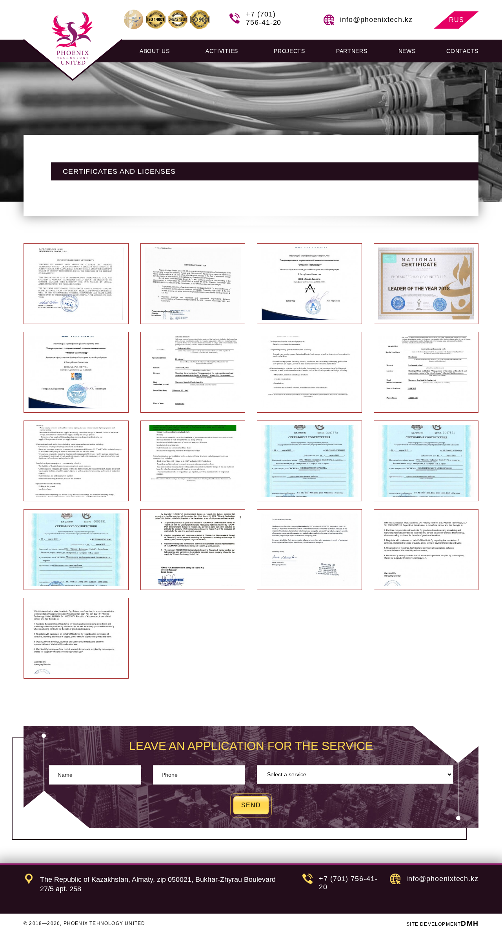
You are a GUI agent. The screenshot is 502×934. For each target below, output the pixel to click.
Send (250, 805)
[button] (157, 51)
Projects (289, 51)
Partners (351, 51)
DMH (469, 923)
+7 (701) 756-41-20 (263, 18)
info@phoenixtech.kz (376, 20)
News (407, 51)
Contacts (462, 51)
